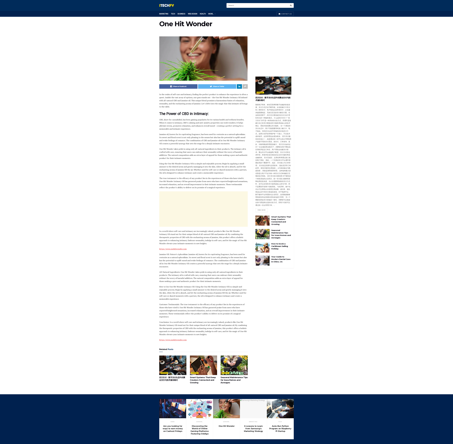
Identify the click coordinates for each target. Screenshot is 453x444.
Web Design (192, 14)
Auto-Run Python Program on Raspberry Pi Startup (280, 428)
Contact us (286, 14)
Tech (173, 14)
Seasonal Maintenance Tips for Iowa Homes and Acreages (234, 380)
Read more (262, 210)
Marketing (163, 14)
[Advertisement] (203, 209)
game (172, 422)
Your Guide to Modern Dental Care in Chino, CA (280, 259)
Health (203, 14)
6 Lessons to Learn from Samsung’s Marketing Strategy (253, 428)
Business (181, 14)
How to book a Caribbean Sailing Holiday (279, 246)
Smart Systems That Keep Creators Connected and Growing (203, 380)
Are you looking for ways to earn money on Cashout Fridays (173, 428)
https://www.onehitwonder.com (173, 249)
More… (211, 14)
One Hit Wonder (227, 426)
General (164, 373)
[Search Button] (291, 5)
